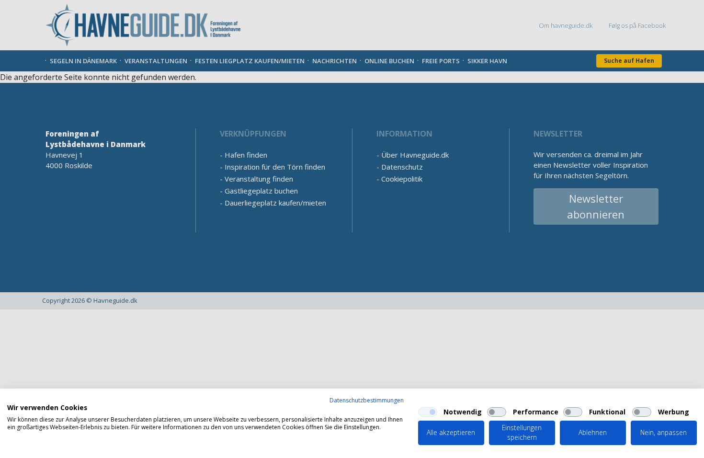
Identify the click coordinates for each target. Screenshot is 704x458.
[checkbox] (427, 412)
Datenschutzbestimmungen (366, 400)
